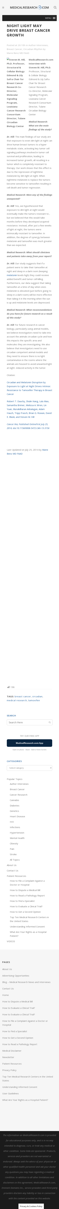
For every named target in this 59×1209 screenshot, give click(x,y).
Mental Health (17, 838)
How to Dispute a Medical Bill (25, 890)
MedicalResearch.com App (29, 743)
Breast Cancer (14, 49)
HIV (12, 821)
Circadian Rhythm (32, 49)
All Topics (15, 859)
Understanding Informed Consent (27, 926)
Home (5, 994)
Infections (15, 827)
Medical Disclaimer (11, 1050)
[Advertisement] (29, 570)
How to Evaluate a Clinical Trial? (26, 906)
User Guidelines (10, 1093)
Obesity (14, 843)
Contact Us (12, 870)
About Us (11, 865)
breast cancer (23, 696)
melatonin (12, 275)
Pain (12, 848)
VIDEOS (11, 941)
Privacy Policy (9, 1070)
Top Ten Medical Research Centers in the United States (27, 1078)
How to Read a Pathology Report (27, 895)
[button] (48, 18)
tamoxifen (34, 700)
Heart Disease (17, 816)
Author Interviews (38, 45)
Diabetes (14, 805)
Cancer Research (18, 794)
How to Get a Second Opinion (25, 911)
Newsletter (8, 1057)
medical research (17, 700)
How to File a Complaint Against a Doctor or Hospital (25, 1022)
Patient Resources (16, 875)
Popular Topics (14, 779)
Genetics (14, 810)
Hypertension (17, 832)
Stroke (13, 854)
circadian (37, 696)
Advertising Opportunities (15, 975)
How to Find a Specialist (22, 900)
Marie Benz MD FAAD (18, 52)
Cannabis (14, 800)
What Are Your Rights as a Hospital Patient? (25, 1099)
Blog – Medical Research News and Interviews (26, 982)
